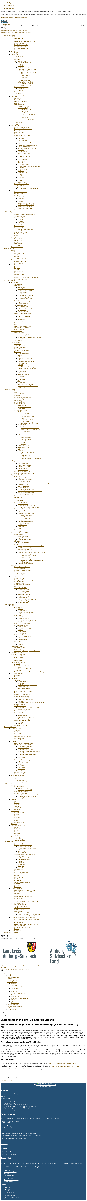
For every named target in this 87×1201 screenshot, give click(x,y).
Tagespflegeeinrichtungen (25, 563)
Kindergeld (21, 866)
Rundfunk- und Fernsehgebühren (27, 599)
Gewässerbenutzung (20, 706)
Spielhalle (17, 245)
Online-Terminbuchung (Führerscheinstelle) (13, 1138)
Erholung (17, 803)
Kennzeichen (21, 764)
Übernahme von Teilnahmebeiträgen (28, 507)
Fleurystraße (24, 77)
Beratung (20, 219)
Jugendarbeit (18, 874)
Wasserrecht (21, 179)
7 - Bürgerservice (16, 930)
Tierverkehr (17, 381)
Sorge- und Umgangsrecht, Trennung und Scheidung (33, 483)
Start (2, 969)
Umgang (20, 722)
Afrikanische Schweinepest (26, 361)
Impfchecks (17, 323)
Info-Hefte (14, 1001)
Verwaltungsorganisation (21, 95)
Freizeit (20, 434)
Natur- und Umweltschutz (18, 654)
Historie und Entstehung (28, 114)
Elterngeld (21, 862)
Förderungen (21, 222)
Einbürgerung (18, 400)
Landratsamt (15, 54)
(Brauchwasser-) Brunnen (25, 698)
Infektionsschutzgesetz (24, 318)
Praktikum (21, 90)
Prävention (21, 526)
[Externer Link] (45, 1083)
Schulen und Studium (24, 441)
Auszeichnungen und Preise (22, 665)
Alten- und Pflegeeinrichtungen (30, 554)
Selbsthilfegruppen (23, 294)
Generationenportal (10, 841)
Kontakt (9, 978)
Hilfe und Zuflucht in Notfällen (23, 927)
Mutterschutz (22, 856)
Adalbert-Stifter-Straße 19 (28, 74)
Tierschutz (17, 352)
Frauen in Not (22, 593)
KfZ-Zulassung (22, 159)
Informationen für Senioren (22, 567)
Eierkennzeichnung (23, 334)
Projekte (20, 528)
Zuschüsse (21, 121)
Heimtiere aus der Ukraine (25, 384)
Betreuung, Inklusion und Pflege (20, 533)
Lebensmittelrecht (19, 332)
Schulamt (17, 255)
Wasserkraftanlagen (24, 709)
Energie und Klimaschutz (18, 662)
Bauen (19, 143)
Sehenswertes (18, 93)
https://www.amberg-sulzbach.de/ (16, 1108)
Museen (13, 276)
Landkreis (14, 96)
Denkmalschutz (19, 226)
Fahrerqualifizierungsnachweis (27, 754)
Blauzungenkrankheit (24, 363)
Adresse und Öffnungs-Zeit (19, 990)
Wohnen (20, 180)
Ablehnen (3, 20)
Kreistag (16, 195)
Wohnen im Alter (19, 575)
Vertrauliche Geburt (23, 853)
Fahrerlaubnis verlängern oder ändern (29, 751)
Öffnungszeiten (18, 92)
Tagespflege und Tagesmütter (27, 505)
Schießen (17, 833)
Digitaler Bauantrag (20, 227)
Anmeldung (14, 51)
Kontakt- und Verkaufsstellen (23, 623)
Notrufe (16, 929)
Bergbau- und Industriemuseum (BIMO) (26, 277)
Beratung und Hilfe (26, 413)
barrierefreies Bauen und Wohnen (24, 218)
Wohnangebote (22, 405)
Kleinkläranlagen (23, 686)
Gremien (20, 200)
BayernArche (18, 660)
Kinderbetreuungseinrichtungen (23, 872)
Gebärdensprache (12, 1004)
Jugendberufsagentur (20, 499)
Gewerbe (13, 237)
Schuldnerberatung (23, 601)
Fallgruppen (21, 683)
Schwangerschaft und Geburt (23, 845)
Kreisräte (20, 201)
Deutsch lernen (22, 424)
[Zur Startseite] (43, 964)
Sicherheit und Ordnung (18, 775)
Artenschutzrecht (19, 657)
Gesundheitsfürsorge (24, 594)
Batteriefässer (22, 617)
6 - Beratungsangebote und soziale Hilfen (23, 917)
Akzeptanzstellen (23, 468)
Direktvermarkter (19, 787)
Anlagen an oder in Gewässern (23, 691)
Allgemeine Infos (23, 536)
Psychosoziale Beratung (25, 290)
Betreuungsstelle (19, 534)
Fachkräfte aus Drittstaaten (29, 420)
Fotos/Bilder (24, 117)
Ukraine (16, 392)
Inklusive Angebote (23, 542)
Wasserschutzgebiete (20, 725)
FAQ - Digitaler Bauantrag (25, 229)
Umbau (20, 224)
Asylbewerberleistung (20, 394)
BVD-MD (20, 365)
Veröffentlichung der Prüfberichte (31, 559)
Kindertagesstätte (23, 504)
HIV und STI (21, 287)
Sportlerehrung (18, 838)
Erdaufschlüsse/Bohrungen (26, 699)
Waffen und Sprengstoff (21, 782)
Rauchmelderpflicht (20, 234)
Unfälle (20, 723)
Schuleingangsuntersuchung (22, 328)
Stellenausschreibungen (21, 48)
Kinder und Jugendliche (25, 479)
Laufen (16, 832)
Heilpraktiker (18, 240)
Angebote (20, 538)
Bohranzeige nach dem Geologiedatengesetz (31, 702)
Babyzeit (16, 871)
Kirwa (16, 273)
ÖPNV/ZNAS (18, 770)
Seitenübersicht (12, 1008)
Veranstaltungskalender (21, 798)
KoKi (19, 850)
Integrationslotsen (19, 402)
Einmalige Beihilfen (23, 591)
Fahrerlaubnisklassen (24, 753)
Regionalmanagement (21, 793)
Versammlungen (19, 780)
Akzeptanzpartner (23, 470)
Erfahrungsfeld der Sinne (25, 308)
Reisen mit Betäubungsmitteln (23, 326)
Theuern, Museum (26, 85)
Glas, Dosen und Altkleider (25, 622)
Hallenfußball (18, 829)
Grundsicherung (19, 583)
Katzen (20, 357)
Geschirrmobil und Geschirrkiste (27, 148)
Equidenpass (21, 382)
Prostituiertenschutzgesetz (26, 289)
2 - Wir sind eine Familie (18, 869)
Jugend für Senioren (20, 568)
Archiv (16, 266)
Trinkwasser (21, 321)
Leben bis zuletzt (19, 911)
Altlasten (17, 690)
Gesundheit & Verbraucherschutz (14, 281)
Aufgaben (17, 730)
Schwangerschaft (23, 292)
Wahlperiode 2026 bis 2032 (26, 203)
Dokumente (21, 197)
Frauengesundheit (23, 307)
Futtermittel (17, 349)
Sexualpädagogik (23, 311)
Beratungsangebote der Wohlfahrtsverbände (27, 919)
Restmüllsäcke (22, 631)
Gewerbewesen (22, 151)
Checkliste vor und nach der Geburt (24, 854)
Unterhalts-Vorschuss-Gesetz (19, 998)
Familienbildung (19, 497)
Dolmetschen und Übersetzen (30, 423)
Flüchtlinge (17, 893)
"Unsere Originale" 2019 (25, 790)
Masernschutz (22, 319)
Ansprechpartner (19, 58)
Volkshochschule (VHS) (21, 258)
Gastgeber (17, 804)
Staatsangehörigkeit (20, 408)
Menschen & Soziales (10, 389)
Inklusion (17, 541)
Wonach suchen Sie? (13, 938)
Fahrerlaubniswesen (24, 146)
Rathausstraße (25, 80)
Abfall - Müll (14, 991)
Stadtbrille (21, 66)
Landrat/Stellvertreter (20, 192)
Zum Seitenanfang (6, 1080)
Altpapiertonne (22, 627)
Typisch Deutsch (23, 426)
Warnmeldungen (19, 738)
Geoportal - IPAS (19, 132)
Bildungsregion (18, 252)
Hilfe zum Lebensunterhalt (22, 584)
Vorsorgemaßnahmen (24, 539)
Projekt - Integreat (19, 53)
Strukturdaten (18, 122)
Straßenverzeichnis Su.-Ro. (26, 614)
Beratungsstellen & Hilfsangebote (31, 458)
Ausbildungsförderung (24, 142)
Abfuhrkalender (18, 607)
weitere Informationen (27, 119)
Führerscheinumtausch (24, 756)
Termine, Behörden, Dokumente (30, 429)
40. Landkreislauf (19, 812)
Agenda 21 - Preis (23, 667)
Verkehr (20, 174)
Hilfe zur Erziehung (23, 486)
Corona (16, 300)
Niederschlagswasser (24, 688)
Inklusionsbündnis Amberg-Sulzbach (25, 890)
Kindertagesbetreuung (20, 502)
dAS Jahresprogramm (24, 512)
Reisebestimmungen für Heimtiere (28, 386)
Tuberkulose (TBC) (23, 297)
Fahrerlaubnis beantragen (25, 749)
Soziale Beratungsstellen (25, 298)
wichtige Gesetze (26, 431)
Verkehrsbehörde (19, 774)
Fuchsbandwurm (23, 371)
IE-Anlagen (17, 649)
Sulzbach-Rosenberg (27, 83)
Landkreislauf (15, 811)
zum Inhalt (7, 2)
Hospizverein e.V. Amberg (25, 913)
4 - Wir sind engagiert (17, 888)
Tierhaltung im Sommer (25, 358)
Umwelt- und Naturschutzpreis (27, 669)
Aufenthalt (17, 395)
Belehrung (21, 315)
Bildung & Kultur (9, 248)
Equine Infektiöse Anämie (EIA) (27, 368)
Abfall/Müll (21, 138)
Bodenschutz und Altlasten (22, 694)
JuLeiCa (23, 517)
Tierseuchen (18, 360)
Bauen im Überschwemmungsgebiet (28, 714)
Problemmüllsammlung (25, 636)
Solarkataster (18, 670)
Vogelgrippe (21, 379)
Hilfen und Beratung (27, 439)
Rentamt (20, 64)
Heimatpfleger (18, 271)
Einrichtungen (18, 98)
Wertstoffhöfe (18, 641)
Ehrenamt (14, 460)
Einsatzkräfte (18, 735)
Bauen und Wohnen (17, 213)
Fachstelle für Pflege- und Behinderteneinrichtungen (29, 892)
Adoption (17, 476)
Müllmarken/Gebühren (21, 625)
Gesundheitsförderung (21, 305)
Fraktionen (21, 198)
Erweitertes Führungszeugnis (23, 471)
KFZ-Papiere (21, 765)
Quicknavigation (9, 969)
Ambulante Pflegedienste (25, 551)
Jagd (15, 778)
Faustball (17, 827)
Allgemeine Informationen (25, 302)
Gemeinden (17, 100)
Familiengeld (21, 864)
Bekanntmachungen (20, 43)
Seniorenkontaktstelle (20, 906)
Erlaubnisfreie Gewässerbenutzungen (29, 707)
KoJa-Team (21, 510)
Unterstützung (25, 415)
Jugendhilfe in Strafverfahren (26, 489)
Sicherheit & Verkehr (10, 727)
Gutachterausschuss (24, 153)
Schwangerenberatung (24, 846)
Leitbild (16, 103)
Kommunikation (12, 980)
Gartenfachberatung (17, 673)
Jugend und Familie (24, 156)
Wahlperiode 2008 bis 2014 (26, 208)
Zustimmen (4, 22)
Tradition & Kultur (19, 808)
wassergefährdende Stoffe (22, 720)
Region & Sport (8, 783)
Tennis (16, 835)
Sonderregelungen (23, 610)
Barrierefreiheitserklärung (14, 1006)
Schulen (16, 256)
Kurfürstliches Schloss (24, 62)
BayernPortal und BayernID (22, 127)
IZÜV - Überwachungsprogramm (27, 685)
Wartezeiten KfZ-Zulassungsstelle (28, 189)
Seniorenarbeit (18, 572)
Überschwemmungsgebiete (26, 717)
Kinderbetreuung (26, 437)
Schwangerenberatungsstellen (27, 848)
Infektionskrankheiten (24, 316)
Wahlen (16, 210)
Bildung (13, 250)
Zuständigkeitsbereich (21, 387)
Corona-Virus (15, 1003)
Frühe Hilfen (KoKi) (23, 484)
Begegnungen (25, 116)
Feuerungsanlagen (19, 648)
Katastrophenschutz (24, 158)
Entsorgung (17, 615)
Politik (13, 190)
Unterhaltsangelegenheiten (26, 492)
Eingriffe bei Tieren (23, 353)
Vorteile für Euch (26, 518)
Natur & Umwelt (9, 604)
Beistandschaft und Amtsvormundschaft (30, 491)
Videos (16, 820)
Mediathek (17, 134)
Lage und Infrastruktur (20, 101)
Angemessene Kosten (24, 407)
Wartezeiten (17, 187)
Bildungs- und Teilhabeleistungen (24, 580)
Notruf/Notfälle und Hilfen (22, 135)
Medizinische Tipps (20, 822)
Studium (23, 444)
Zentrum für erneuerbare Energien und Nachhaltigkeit (30, 672)
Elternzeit (20, 861)
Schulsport (14, 824)
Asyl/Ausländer (22, 140)
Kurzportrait (24, 111)
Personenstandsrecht (24, 164)
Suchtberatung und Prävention (27, 295)
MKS (19, 373)
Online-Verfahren (19, 137)
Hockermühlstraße (26, 79)
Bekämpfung (25, 366)
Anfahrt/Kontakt (19, 56)
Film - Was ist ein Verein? (25, 521)
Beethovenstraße (26, 75)
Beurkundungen (19, 496)
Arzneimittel (17, 344)
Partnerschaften (19, 104)
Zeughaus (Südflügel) (24, 67)
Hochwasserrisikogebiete (25, 719)
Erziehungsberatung (24, 481)
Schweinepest (22, 376)
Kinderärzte (17, 880)
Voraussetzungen (23, 463)
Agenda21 (17, 664)
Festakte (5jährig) (26, 113)
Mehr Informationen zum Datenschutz (12, 29)
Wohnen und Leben (23, 447)
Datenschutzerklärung (14, 977)
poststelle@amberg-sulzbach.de (16, 1105)
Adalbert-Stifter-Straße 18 (28, 72)
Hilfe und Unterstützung (18, 993)
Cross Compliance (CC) (21, 345)
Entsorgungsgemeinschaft (25, 628)
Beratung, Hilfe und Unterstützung (24, 478)
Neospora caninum (23, 374)
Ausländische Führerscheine (26, 746)
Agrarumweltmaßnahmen (22, 659)
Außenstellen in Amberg (25, 71)
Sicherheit (21, 168)
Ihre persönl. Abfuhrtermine (26, 612)
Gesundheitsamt (19, 284)
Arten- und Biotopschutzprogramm (24, 656)
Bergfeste (17, 268)
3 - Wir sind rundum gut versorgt (20, 882)
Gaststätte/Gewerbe (20, 239)
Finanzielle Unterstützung (25, 494)
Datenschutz (8, 1189)
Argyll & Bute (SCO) (23, 106)
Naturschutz (21, 163)
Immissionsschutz (23, 155)
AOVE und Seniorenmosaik (22, 908)
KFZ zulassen (22, 767)
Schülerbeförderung (20, 772)
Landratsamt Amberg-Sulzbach (10, 1094)
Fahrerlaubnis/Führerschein (22, 744)
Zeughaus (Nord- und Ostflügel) (27, 69)
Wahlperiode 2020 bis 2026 (26, 205)
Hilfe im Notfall (25, 455)
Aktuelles (13, 37)
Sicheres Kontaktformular (8, 1111)
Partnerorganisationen (21, 791)
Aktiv (15, 801)
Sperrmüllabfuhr (22, 639)
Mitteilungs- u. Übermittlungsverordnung (30, 337)
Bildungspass (18, 895)
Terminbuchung (19, 185)
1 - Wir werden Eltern (17, 843)
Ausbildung (21, 88)
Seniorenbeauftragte (20, 573)
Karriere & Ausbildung (34, 966)
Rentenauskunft (22, 597)
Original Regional (23, 788)
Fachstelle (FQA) (26, 557)
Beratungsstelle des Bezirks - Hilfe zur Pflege (31, 546)
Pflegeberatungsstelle (24, 547)
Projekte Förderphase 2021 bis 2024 (28, 795)
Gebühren (20, 630)
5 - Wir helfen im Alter (17, 903)
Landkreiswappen (19, 274)
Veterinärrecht (22, 177)
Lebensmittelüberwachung (22, 339)
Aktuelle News (24, 966)
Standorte (20, 644)
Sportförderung (22, 169)
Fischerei (17, 777)
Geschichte (17, 269)
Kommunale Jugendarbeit (22, 509)
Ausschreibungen (19, 40)
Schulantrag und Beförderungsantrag (29, 166)
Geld (19, 449)
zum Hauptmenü (9, 4)
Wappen (16, 124)
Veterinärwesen (15, 342)
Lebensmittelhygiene (24, 336)
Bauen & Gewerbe (9, 211)
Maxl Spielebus (22, 525)
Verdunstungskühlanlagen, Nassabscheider (27, 651)
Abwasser (17, 680)
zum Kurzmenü (8, 7)
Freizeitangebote (19, 877)
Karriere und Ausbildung (21, 87)
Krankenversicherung (27, 452)
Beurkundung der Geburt (25, 858)
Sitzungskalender (19, 193)
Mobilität (13, 741)
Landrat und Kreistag (17, 987)
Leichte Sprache (18, 969)
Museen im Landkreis (20, 279)
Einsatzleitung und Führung (22, 736)
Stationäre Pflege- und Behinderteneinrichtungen (32, 552)
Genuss (16, 806)
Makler (16, 242)
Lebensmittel (21, 161)
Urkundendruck (18, 817)
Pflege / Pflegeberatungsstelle (23, 570)
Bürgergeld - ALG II (19, 581)
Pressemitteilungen (20, 46)
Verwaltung (21, 176)
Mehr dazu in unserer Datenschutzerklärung (14, 17)
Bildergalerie (18, 819)
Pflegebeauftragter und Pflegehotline (32, 560)
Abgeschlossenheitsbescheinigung (24, 214)
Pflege (16, 544)
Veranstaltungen (19, 50)
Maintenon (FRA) (23, 108)
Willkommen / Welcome (21, 410)
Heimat (13, 264)
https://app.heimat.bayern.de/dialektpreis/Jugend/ (66, 1066)
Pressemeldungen (23, 303)
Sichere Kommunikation (21, 184)
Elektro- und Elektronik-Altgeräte (27, 620)
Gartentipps (17, 675)
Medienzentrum (19, 253)
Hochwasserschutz (20, 712)
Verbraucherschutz (23, 172)
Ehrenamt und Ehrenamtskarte (23, 896)
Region (13, 785)
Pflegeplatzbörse (26, 562)
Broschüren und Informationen (23, 129)
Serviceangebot (15, 125)
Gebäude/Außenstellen (21, 61)
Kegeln (16, 830)
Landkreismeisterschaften (18, 825)
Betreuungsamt (18, 922)
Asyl (22, 418)
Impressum (10, 975)
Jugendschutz (22, 310)
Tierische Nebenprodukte (21, 350)
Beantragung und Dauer (25, 465)
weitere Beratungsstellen (25, 549)
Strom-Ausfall (15, 996)
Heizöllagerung (22, 715)
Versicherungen (25, 433)
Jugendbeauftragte (26, 515)
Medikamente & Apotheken (29, 457)
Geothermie (21, 701)
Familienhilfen (18, 879)
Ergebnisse (17, 816)
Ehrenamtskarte (19, 462)
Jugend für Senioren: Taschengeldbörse (26, 901)
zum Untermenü (9, 5)
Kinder (19, 436)
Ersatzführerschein (23, 748)
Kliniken (16, 885)
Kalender (20, 609)
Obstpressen (18, 677)
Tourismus (21, 171)
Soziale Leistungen (19, 926)
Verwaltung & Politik (10, 35)
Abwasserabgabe (23, 681)
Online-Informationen (27, 416)
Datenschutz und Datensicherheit (27, 145)
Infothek (16, 324)
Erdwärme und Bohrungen (22, 696)
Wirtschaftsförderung (17, 247)
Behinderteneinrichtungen (28, 555)
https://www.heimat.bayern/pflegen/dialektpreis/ (62, 1063)
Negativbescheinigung (21, 530)
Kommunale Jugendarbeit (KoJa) (24, 473)
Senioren (13, 565)
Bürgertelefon (18, 733)
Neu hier (20, 412)
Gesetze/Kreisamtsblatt (21, 45)
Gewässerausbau (19, 704)
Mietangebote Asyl (19, 403)
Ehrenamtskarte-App (24, 467)
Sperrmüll (17, 638)
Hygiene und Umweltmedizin (22, 313)
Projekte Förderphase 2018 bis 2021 (28, 796)
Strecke (16, 814)
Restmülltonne (22, 633)
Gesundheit (21, 150)
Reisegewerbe (18, 243)
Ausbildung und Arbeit (24, 445)
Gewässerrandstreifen (20, 711)
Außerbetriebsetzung (24, 762)
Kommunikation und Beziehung (30, 428)
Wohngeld (17, 586)
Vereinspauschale (19, 840)
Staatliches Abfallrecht (17, 652)
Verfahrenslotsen (19, 531)
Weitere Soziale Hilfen (20, 588)
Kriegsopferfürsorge (23, 596)
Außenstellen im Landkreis (25, 82)
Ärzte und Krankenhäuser (28, 454)
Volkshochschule (19, 900)
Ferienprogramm (23, 520)
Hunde (20, 355)
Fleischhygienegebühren (21, 347)
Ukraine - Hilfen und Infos (21, 38)
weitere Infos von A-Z (20, 329)
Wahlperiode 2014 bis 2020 (26, 206)
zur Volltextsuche (9, 8)
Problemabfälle (18, 635)
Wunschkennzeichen (24, 182)
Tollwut (20, 378)
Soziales (13, 576)
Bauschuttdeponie (23, 618)
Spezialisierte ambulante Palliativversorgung (31, 916)
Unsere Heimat (15, 809)
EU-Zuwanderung (26, 421)
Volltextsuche (11, 1009)
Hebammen (21, 851)
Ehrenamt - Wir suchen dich (26, 513)
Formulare (17, 130)
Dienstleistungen (19, 59)
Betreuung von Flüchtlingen (22, 397)
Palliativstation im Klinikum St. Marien (29, 914)
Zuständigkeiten (22, 399)
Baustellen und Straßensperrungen (24, 41)
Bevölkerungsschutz (20, 732)
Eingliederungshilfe (23, 488)
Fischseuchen (22, 370)
